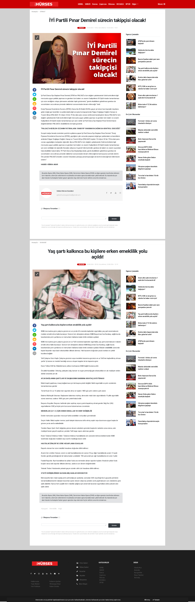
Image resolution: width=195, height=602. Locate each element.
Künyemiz (83, 580)
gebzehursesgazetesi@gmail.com (68, 195)
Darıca (95, 4)
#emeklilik (53, 509)
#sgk (60, 509)
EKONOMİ (43, 242)
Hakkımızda (35, 581)
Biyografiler (138, 573)
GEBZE (87, 4)
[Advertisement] (17, 43)
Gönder (114, 219)
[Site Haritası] (55, 574)
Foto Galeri (83, 563)
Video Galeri (83, 567)
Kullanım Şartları (55, 581)
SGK (43, 331)
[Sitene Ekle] (59, 574)
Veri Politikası (35, 586)
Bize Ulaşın (83, 584)
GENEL (80, 4)
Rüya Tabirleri (139, 575)
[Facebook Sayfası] (32, 574)
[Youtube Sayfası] (43, 574)
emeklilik (109, 348)
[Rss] (51, 574)
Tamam (157, 600)
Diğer (134, 4)
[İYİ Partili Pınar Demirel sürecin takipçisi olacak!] (76, 58)
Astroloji (137, 577)
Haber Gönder (54, 586)
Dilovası (111, 4)
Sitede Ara (138, 568)
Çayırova (103, 4)
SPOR (128, 4)
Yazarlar (82, 571)
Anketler (137, 570)
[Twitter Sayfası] (35, 574)
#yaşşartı (44, 509)
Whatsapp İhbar (55, 584)
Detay (148, 600)
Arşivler (82, 575)
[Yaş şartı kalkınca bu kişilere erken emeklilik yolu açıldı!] (76, 294)
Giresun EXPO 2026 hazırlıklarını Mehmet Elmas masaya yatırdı (148, 149)
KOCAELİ (120, 4)
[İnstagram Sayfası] (39, 574)
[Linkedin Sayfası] (47, 574)
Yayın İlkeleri (35, 584)
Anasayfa (35, 11)
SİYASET (42, 11)
